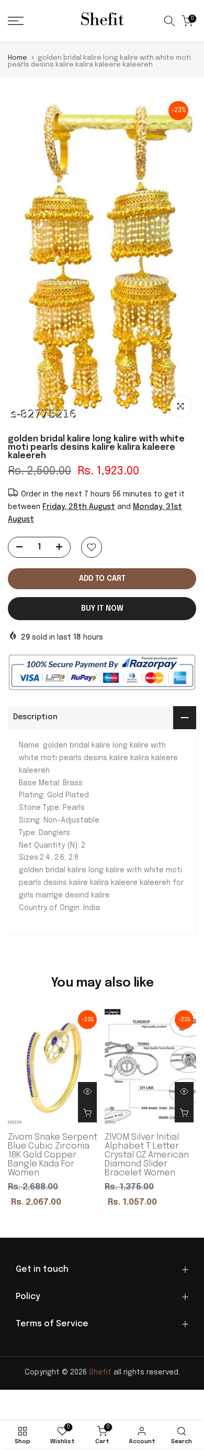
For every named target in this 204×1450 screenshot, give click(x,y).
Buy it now (102, 608)
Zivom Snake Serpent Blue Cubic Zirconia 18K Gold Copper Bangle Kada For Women (52, 1155)
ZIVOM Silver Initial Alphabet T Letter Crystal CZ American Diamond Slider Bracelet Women (147, 1155)
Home (17, 58)
